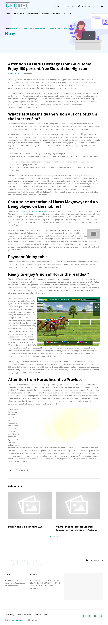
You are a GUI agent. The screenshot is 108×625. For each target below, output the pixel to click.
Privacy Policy (9, 614)
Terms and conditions (24, 614)
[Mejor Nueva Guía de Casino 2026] (30, 505)
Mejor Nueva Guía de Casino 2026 (25, 526)
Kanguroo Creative (18, 620)
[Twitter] (89, 616)
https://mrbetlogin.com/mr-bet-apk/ (34, 211)
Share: (10, 470)
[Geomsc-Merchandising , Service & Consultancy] (17, 6)
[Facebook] (83, 616)
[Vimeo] (95, 616)
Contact (38, 614)
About (46, 614)
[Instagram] (101, 616)
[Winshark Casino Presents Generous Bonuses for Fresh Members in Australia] (78, 505)
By (14, 73)
